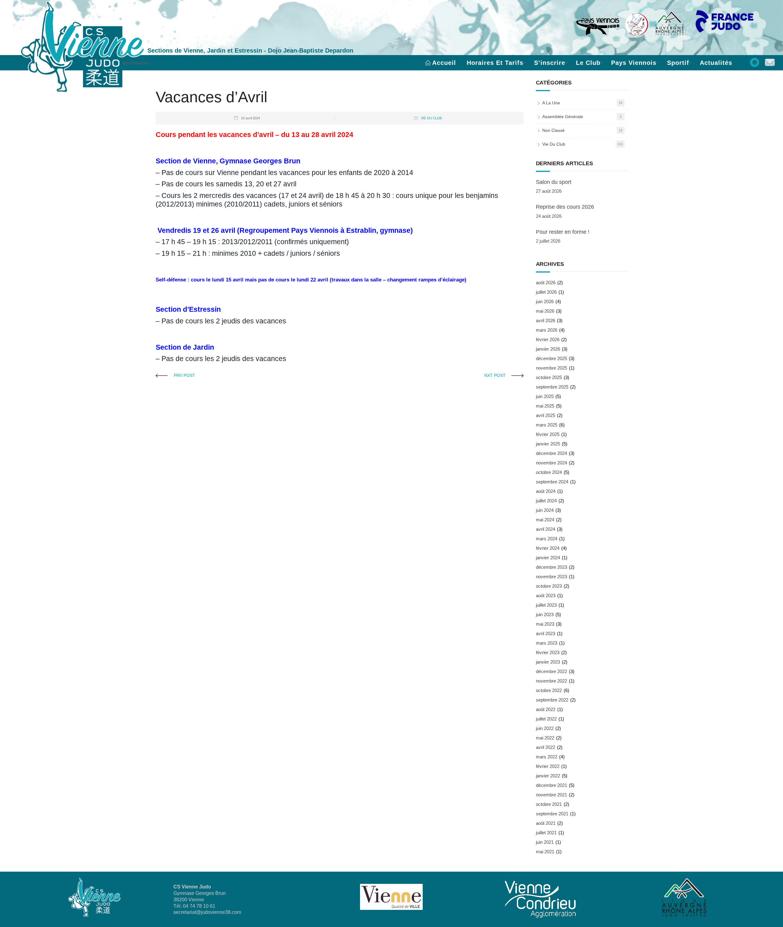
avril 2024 (545, 529)
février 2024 (547, 548)
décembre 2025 (551, 358)
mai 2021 (545, 851)
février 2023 (547, 652)
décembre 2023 (551, 567)
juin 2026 (545, 301)
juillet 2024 (546, 500)
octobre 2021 (549, 804)
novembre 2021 (551, 794)
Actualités (716, 62)
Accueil (444, 62)
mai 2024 (545, 519)
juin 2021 (545, 842)
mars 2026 (546, 330)
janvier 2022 (548, 775)
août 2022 (545, 709)
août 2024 (545, 491)
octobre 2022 (549, 690)
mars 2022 (546, 756)
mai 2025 (545, 405)
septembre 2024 (552, 481)
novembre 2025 (551, 367)
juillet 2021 (546, 832)
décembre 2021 (551, 785)
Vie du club (431, 118)
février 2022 (547, 766)
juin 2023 (545, 614)
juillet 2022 (546, 718)
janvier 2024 (548, 557)
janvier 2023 (548, 662)
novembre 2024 (551, 462)
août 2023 (545, 595)
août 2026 (545, 282)
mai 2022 (545, 737)
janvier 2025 (548, 443)
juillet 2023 (546, 605)
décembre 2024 (551, 453)
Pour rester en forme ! (562, 232)
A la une (551, 102)
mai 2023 (545, 624)
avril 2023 (545, 633)
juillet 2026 (546, 292)
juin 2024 (545, 510)
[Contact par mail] (769, 63)
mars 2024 (546, 538)
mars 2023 (546, 643)
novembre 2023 (551, 576)
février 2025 (547, 434)
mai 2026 (545, 311)
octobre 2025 (549, 377)
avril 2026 (545, 320)
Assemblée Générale (562, 116)
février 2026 (547, 339)
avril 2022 (545, 747)
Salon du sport (553, 182)
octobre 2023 (549, 586)
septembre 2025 (552, 386)
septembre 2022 (552, 699)
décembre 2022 (551, 671)
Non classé (553, 130)
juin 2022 (545, 728)
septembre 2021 (552, 813)
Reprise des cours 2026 (565, 207)
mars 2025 (546, 424)
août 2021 (545, 823)
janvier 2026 (548, 349)
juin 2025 (545, 396)
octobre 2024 (549, 472)
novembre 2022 (551, 680)
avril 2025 (545, 415)
